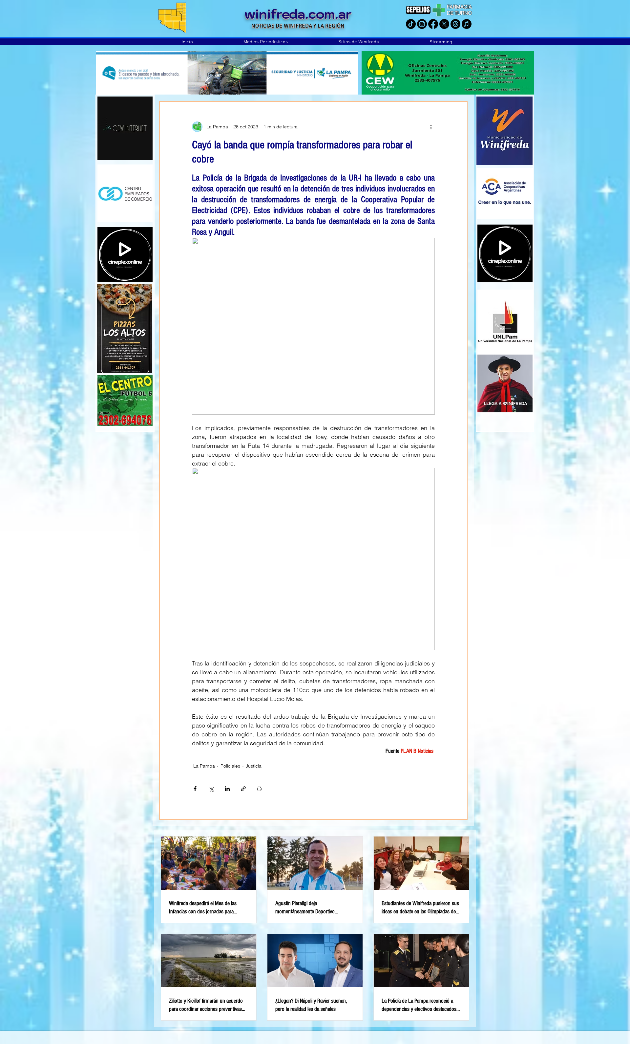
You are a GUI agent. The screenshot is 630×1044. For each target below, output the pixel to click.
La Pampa (204, 766)
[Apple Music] (467, 24)
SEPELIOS (418, 10)
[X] (444, 24)
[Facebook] (433, 24)
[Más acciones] (431, 127)
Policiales (230, 766)
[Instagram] (422, 24)
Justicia (254, 766)
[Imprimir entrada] (259, 789)
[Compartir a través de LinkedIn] (227, 789)
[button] (265, 42)
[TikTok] (411, 24)
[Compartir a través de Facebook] (195, 789)
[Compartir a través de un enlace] (243, 789)
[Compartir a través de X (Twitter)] (211, 789)
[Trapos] (455, 24)
